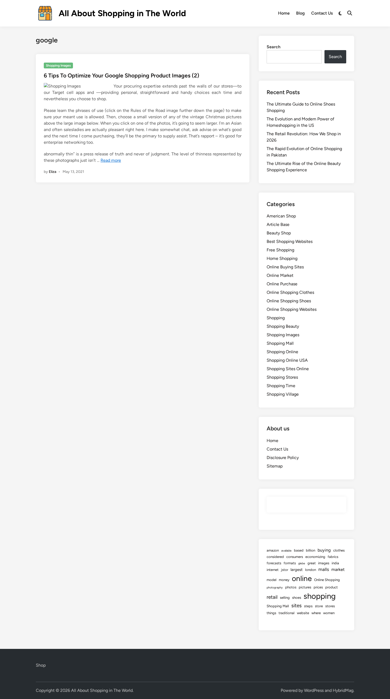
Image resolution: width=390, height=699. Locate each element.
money (284, 580)
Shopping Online (282, 351)
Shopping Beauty (283, 326)
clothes (339, 550)
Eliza (52, 171)
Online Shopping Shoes (289, 300)
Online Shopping (327, 580)
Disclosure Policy (283, 457)
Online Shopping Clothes (290, 292)
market (338, 569)
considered (275, 557)
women (329, 613)
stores (330, 606)
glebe (301, 563)
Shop (41, 665)
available (286, 550)
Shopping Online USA (287, 360)
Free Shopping (280, 249)
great (311, 563)
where (316, 613)
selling (285, 598)
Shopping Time (281, 385)
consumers (294, 557)
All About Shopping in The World (122, 13)
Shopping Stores (282, 377)
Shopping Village (283, 394)
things (271, 613)
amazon (273, 550)
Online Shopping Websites (292, 309)
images (323, 563)
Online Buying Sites (285, 266)
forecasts (274, 563)
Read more (111, 160)
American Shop (281, 216)
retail (272, 597)
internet (273, 570)
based (299, 550)
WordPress (314, 690)
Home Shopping (282, 258)
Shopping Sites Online (288, 368)
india (335, 563)
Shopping (276, 317)
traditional (286, 613)
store (319, 606)
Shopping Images (58, 65)
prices (318, 587)
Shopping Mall (280, 343)
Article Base (278, 224)
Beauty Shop (279, 232)
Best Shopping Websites (290, 241)
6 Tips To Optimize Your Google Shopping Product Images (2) (121, 75)
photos (290, 587)
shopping (320, 596)
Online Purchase (282, 283)
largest (297, 569)
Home (284, 13)
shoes (296, 598)
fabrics (333, 557)
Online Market (280, 275)
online (302, 578)
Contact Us (322, 13)
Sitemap (275, 466)
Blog (300, 13)
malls (323, 569)
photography (275, 587)
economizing (315, 557)
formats (290, 563)
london (310, 570)
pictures (305, 587)
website (303, 613)
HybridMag (343, 690)
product (331, 587)
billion (310, 550)
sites (296, 605)
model (271, 580)
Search (273, 46)
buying (324, 550)
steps (308, 606)
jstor (284, 570)
